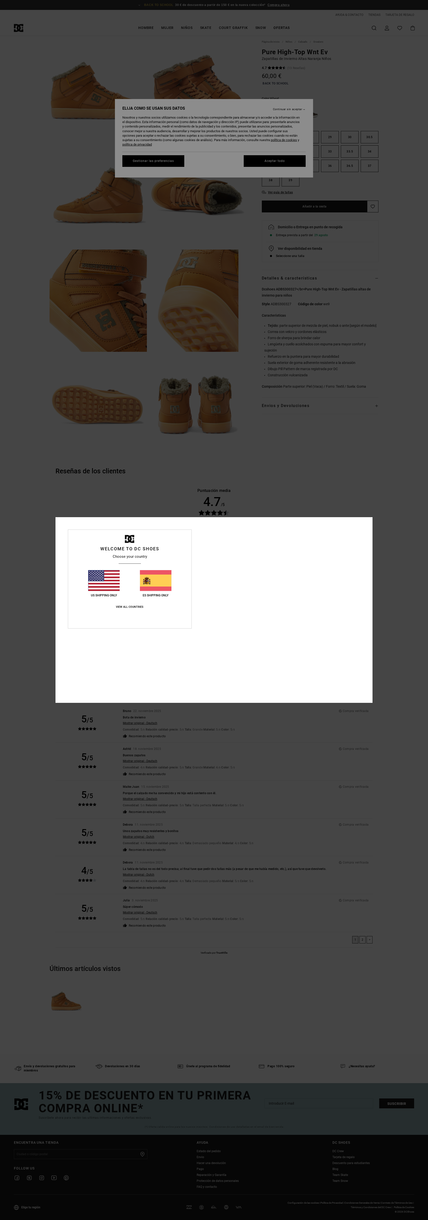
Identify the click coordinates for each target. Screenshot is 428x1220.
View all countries (129, 607)
